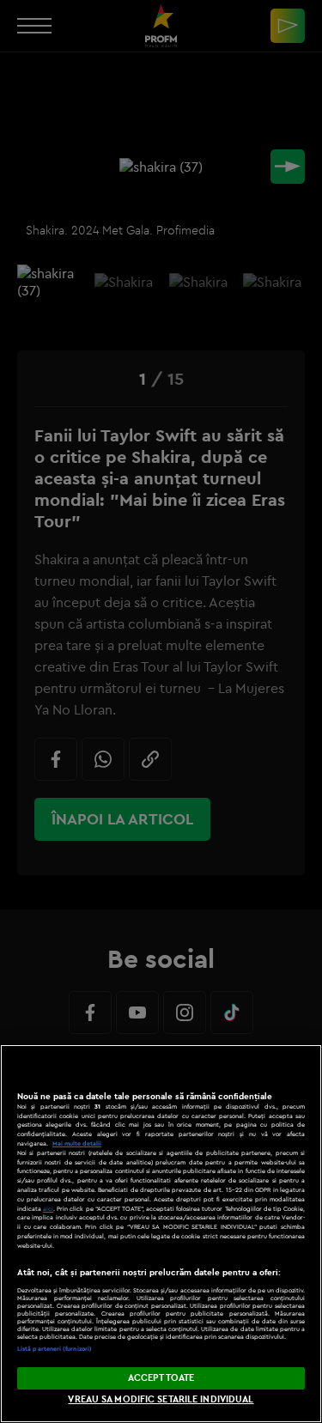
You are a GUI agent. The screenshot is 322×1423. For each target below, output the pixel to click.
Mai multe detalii (76, 1143)
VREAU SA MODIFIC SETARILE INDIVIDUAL (160, 1399)
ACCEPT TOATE (161, 1377)
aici (48, 1209)
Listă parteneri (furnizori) (54, 1349)
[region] (161, 1233)
